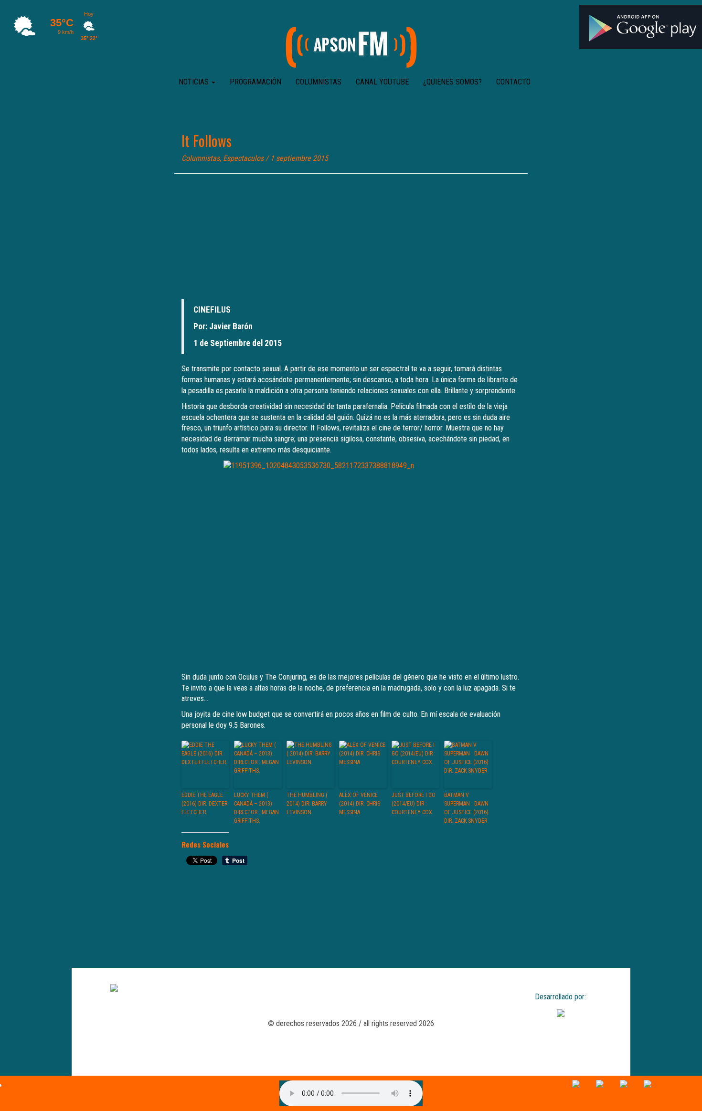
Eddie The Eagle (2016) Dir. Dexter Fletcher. (204, 804)
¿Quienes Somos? (452, 81)
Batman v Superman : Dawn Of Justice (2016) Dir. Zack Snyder (466, 808)
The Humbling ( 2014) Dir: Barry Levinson (307, 804)
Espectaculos (243, 158)
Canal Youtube (382, 81)
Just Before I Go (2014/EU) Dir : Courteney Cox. (414, 804)
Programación (255, 81)
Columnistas (318, 81)
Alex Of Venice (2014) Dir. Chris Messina (359, 804)
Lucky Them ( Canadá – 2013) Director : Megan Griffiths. (256, 808)
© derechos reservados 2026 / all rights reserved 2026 (351, 1023)
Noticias (195, 81)
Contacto (513, 81)
